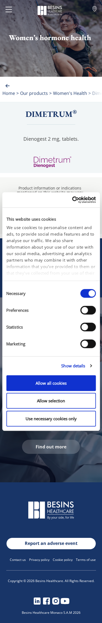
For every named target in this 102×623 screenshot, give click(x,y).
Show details (73, 365)
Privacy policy (39, 559)
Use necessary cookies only (51, 418)
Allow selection (51, 400)
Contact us (18, 559)
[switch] (88, 310)
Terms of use (86, 559)
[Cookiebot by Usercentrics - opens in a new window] (73, 199)
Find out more (51, 447)
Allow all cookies (51, 383)
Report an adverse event (51, 543)
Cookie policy (63, 559)
